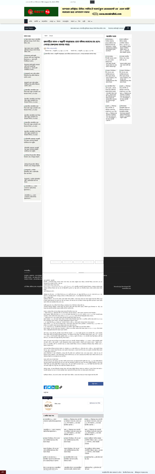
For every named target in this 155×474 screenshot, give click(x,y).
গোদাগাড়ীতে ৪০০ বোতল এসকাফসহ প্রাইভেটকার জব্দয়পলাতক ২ (52, 430)
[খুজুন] (92, 2)
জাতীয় (30, 21)
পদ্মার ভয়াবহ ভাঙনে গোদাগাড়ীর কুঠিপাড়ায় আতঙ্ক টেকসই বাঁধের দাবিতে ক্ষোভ (77, 28)
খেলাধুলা (51, 21)
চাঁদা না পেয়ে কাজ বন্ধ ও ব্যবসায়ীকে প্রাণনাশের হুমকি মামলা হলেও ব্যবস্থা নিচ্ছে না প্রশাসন (51, 469)
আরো (89, 21)
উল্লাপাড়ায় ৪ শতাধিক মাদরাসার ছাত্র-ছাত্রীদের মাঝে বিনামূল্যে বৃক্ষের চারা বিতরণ (111, 49)
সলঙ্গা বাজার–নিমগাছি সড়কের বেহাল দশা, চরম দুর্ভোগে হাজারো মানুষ (111, 65)
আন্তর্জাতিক (44, 21)
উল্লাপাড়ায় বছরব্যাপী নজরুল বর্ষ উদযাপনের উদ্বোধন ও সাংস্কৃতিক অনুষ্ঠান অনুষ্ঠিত (125, 115)
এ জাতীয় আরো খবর (49, 416)
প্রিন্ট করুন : (95, 384)
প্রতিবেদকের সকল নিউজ (95, 403)
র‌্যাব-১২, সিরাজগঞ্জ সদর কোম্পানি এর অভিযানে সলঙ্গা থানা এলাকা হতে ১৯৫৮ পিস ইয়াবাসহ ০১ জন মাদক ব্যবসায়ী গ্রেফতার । (72, 432)
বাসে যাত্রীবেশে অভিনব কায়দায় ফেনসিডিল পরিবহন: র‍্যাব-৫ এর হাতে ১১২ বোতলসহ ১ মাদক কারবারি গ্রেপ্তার (94, 451)
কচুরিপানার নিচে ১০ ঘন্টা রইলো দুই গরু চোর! (93, 468)
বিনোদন (58, 21)
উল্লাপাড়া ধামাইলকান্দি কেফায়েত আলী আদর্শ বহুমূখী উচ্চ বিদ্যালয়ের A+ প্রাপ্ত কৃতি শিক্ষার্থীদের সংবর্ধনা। (122, 28)
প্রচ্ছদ (46, 35)
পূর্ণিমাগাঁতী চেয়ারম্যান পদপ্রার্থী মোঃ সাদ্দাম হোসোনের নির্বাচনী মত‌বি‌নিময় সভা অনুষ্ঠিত (31, 149)
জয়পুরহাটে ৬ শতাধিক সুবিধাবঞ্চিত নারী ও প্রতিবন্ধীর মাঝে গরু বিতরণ (32, 180)
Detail (51, 35)
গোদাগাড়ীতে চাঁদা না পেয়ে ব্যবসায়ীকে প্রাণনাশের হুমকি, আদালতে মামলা (72, 468)
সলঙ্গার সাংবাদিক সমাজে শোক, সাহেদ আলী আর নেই (125, 65)
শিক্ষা (79, 21)
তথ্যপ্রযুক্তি (66, 21)
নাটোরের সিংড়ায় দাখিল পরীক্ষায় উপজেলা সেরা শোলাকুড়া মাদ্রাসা (32, 165)
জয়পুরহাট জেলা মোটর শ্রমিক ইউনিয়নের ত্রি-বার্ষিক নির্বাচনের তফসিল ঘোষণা (31, 84)
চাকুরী (84, 21)
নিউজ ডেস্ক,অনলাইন (52, 48)
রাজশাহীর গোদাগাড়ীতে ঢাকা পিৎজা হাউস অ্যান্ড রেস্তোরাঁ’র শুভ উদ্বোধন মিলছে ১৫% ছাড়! (32, 100)
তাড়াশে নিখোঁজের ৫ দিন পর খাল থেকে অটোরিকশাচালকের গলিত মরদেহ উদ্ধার (50, 450)
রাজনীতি (36, 21)
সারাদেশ (72, 21)
